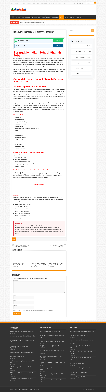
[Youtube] (82, 3)
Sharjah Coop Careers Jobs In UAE (49, 346)
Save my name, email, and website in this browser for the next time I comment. (34, 310)
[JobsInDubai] (19, 8)
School (61, 17)
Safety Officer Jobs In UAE (77, 363)
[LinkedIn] (81, 3)
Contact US (51, 3)
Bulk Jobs (13, 17)
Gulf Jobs (72, 17)
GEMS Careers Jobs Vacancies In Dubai (18, 264)
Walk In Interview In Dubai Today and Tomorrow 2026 (32, 22)
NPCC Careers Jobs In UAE (17, 356)
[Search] (95, 3)
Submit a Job (36, 3)
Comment (16, 280)
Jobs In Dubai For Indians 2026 (78, 372)
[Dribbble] (79, 3)
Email (15, 300)
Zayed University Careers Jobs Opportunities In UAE (38, 264)
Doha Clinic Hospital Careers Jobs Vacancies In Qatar (22, 245)
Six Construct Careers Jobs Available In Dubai (22, 336)
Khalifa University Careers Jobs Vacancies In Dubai (56, 264)
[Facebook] (76, 3)
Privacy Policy (22, 3)
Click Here (28, 209)
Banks (66, 17)
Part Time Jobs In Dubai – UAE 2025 (80, 335)
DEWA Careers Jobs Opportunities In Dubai (22, 352)
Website (15, 305)
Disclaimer (29, 3)
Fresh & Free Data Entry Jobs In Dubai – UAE (82, 331)
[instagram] (84, 3)
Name (15, 295)
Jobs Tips (79, 17)
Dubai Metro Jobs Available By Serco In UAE (22, 331)
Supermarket (55, 17)
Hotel (43, 17)
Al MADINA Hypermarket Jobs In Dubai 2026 (52, 341)
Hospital (48, 17)
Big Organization (26, 17)
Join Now (57, 40)
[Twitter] (77, 3)
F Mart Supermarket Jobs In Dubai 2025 (56, 245)
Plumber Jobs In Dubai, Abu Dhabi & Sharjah (82, 368)
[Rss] (74, 3)
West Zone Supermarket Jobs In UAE (50, 331)
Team (65, 3)
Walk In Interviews (35, 17)
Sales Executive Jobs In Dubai (78, 377)
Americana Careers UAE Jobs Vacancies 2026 (22, 378)
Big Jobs (18, 17)
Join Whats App (58, 3)
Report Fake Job (43, 3)
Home (12, 3)
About (16, 3)
